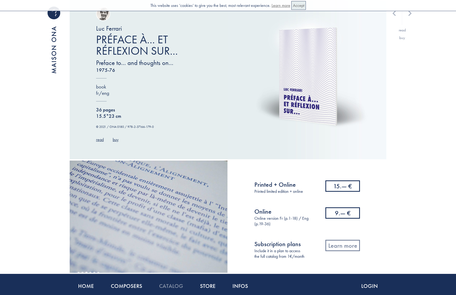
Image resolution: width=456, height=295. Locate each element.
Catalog (171, 285)
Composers (126, 285)
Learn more (281, 5)
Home (86, 285)
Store (208, 285)
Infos (240, 285)
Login (369, 285)
